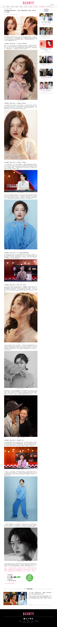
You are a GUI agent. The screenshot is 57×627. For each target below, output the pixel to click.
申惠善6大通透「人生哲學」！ (46, 64)
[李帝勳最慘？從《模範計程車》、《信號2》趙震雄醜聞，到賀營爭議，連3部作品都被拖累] (46, 72)
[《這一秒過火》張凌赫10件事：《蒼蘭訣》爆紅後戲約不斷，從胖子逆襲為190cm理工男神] (15, 598)
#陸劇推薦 (30, 6)
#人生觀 (9, 583)
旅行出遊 (25, 6)
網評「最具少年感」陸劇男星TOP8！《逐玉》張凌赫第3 (46, 22)
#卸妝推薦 (35, 6)
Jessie (17, 14)
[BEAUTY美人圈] (28, 3)
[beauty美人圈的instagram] (28, 618)
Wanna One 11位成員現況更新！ (46, 90)
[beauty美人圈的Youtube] (26, 618)
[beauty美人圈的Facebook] (24, 618)
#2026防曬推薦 (41, 6)
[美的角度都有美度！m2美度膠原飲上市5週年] (46, 44)
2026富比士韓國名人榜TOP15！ (46, 35)
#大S (6, 583)
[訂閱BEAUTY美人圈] (33, 618)
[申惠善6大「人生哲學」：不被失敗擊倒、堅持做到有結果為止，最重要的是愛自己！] (46, 59)
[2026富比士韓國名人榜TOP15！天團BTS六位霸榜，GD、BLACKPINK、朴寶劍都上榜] (46, 31)
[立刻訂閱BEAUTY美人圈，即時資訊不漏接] (20, 577)
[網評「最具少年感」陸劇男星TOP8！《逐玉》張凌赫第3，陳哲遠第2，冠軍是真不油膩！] (46, 17)
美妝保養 (7, 6)
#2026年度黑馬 (48, 6)
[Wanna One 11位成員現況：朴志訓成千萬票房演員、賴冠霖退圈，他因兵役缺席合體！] (46, 85)
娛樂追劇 (16, 6)
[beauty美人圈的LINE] (31, 618)
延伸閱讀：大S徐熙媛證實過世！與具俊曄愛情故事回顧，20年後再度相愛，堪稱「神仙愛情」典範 (20, 569)
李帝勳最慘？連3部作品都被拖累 (46, 77)
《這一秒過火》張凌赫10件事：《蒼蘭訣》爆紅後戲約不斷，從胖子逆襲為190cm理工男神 (39, 593)
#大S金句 (12, 583)
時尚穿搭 (12, 6)
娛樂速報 (44, 24)
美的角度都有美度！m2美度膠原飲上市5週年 (46, 49)
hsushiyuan (22, 437)
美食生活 (21, 6)
